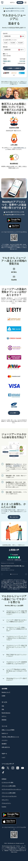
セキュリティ (5, 799)
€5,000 (20, 42)
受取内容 (5, 46)
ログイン (12, 2)
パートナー (4, 740)
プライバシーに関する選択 (9, 792)
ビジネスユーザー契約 (7, 782)
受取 (3, 709)
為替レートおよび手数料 (8, 729)
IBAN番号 (4, 743)
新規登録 (20, 2)
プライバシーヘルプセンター (9, 796)
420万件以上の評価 (15, 11)
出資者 (3, 695)
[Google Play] (14, 220)
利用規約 (4, 779)
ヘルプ (3, 757)
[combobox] (22, 50)
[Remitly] (2, 2)
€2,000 (13, 42)
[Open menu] (25, 2)
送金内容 (5, 33)
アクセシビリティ (6, 803)
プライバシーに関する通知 (9, 786)
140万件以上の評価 (15, 8)
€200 (5, 42)
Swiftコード (5, 733)
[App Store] (14, 226)
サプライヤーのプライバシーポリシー (11, 789)
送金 (3, 706)
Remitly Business (6, 712)
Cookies (4, 806)
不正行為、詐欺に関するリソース (10, 736)
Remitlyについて (6, 692)
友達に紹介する (6, 747)
